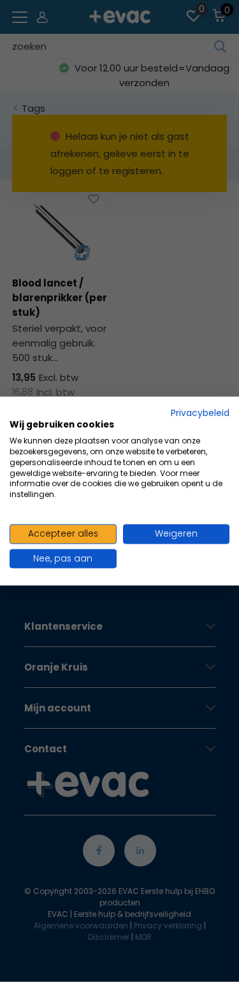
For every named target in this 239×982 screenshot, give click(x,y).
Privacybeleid (200, 412)
